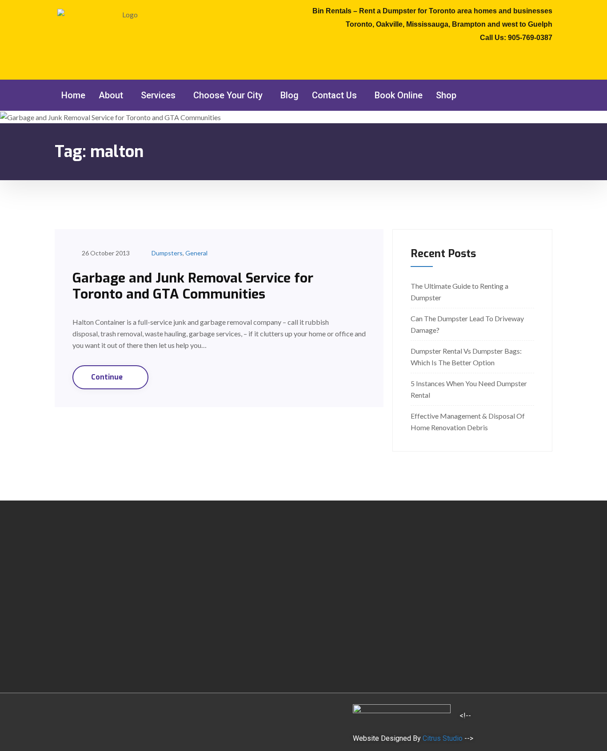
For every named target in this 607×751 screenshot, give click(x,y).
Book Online (399, 95)
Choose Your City (228, 95)
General (196, 253)
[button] (113, 95)
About (111, 95)
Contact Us (334, 95)
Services (158, 95)
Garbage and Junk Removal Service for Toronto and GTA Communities (192, 286)
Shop (446, 95)
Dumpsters (167, 253)
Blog (289, 95)
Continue (107, 377)
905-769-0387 (530, 37)
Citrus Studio (443, 738)
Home (73, 95)
